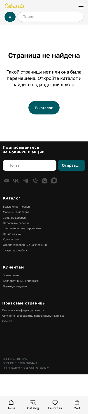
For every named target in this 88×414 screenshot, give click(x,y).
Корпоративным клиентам (20, 280)
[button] (11, 405)
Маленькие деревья (16, 212)
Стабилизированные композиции (25, 244)
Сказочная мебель (15, 250)
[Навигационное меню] (81, 6)
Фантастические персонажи (22, 228)
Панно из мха (12, 234)
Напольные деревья (16, 223)
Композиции (11, 239)
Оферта (7, 321)
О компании (11, 275)
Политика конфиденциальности (23, 310)
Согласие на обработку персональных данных (33, 315)
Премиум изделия (15, 286)
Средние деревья (14, 217)
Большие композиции (17, 206)
